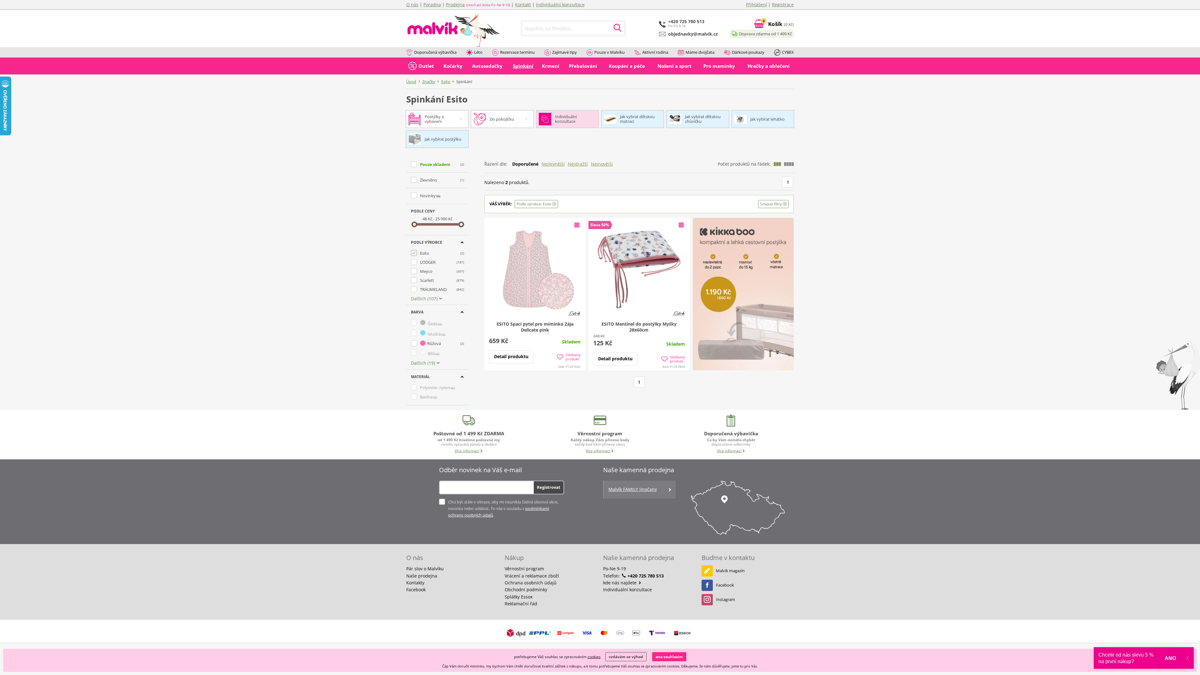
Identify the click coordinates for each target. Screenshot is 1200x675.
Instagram (725, 599)
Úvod (411, 81)
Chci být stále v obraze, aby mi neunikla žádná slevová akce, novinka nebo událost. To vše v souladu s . (503, 508)
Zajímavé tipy (564, 52)
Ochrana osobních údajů (531, 583)
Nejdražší (578, 164)
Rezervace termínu (517, 52)
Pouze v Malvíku (609, 52)
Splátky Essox (518, 597)
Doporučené (525, 164)
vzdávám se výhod (626, 656)
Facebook (416, 589)
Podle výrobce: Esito (534, 204)
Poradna (432, 5)
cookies (594, 656)
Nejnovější (602, 164)
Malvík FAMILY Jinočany (632, 489)
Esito (445, 81)
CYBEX (788, 52)
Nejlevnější (553, 164)
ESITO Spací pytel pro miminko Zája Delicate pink (535, 327)
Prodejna (455, 5)
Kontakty (415, 583)
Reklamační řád (521, 604)
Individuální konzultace (560, 5)
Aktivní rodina (655, 52)
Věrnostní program (524, 569)
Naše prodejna (421, 576)
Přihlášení (756, 5)
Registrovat (548, 487)
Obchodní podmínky (526, 589)
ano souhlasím (669, 656)
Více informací (467, 450)
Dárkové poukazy (748, 52)
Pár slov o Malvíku (425, 569)
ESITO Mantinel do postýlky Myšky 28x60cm (639, 327)
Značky (428, 81)
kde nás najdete (620, 583)
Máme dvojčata (700, 52)
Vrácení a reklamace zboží (532, 576)
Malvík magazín (730, 570)
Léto (478, 52)
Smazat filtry (771, 204)
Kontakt (523, 5)
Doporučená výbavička (435, 52)
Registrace (783, 5)
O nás (412, 5)
